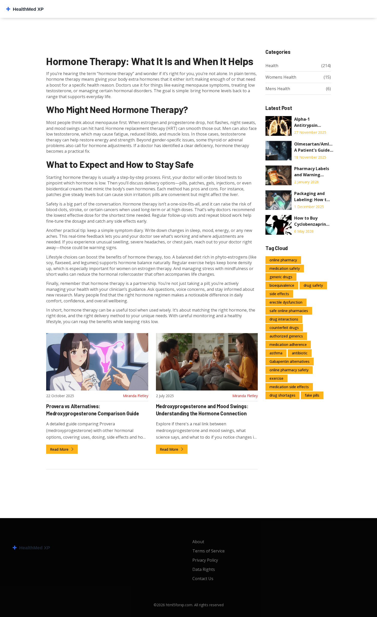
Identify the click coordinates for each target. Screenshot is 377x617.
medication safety (285, 268)
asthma (276, 353)
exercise (276, 378)
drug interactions (284, 319)
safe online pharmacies (289, 310)
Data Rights (203, 569)
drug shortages (282, 395)
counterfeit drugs (284, 327)
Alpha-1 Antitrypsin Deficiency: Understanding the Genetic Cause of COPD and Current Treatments (309, 122)
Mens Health (277, 88)
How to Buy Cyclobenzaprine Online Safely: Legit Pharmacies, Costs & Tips (311, 221)
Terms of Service (208, 551)
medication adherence (288, 344)
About (198, 541)
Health (271, 65)
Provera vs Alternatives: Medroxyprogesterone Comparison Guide (92, 409)
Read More (60, 449)
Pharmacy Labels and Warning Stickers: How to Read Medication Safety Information (311, 172)
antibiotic (299, 353)
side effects (279, 293)
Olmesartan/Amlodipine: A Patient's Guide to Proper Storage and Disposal (313, 147)
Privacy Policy (205, 560)
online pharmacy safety (289, 369)
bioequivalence (282, 285)
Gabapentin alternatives (290, 361)
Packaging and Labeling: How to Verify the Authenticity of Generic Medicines (311, 197)
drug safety (313, 285)
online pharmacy (283, 260)
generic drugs (281, 276)
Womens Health (280, 77)
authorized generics (286, 336)
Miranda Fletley (135, 395)
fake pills (312, 395)
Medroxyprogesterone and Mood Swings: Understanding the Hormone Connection (202, 409)
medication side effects (289, 386)
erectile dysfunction (286, 302)
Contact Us (202, 578)
